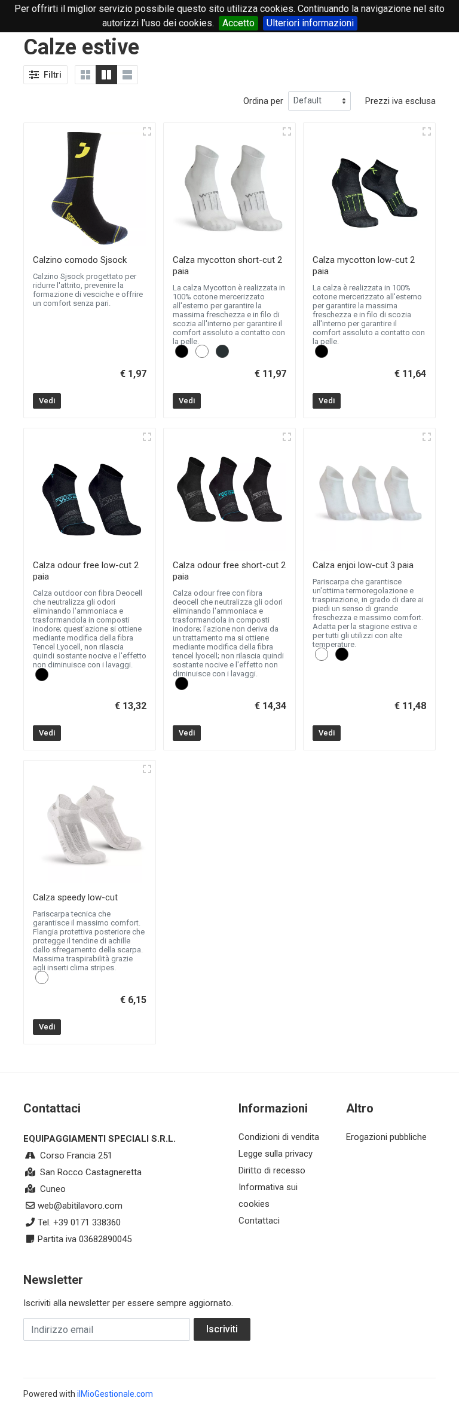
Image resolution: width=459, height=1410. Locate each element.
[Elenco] (127, 74)
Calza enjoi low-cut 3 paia (363, 565)
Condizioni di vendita (278, 1137)
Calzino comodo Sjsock (80, 260)
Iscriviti (222, 1329)
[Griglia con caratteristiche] (106, 74)
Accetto (238, 23)
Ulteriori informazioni (310, 23)
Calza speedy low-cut (75, 897)
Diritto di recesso (271, 1170)
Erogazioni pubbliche (386, 1137)
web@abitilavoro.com (80, 1205)
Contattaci (259, 1220)
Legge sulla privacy (275, 1153)
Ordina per (263, 101)
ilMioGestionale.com (115, 1394)
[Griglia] (85, 74)
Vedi (47, 400)
